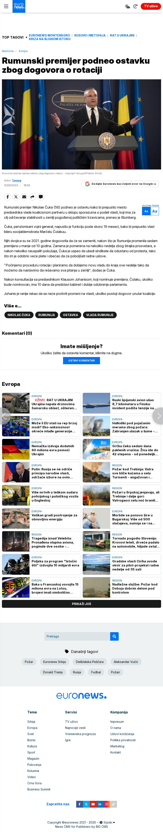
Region (117, 465)
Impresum (117, 721)
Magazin (33, 758)
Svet (30, 734)
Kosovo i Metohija (90, 35)
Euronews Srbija (54, 662)
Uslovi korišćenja (122, 734)
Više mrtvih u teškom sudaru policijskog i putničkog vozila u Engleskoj (55, 496)
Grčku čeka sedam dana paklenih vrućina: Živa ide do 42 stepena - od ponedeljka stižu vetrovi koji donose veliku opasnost (135, 450)
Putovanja (34, 764)
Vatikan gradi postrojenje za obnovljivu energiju (54, 517)
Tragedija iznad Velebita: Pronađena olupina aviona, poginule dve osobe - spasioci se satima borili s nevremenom (53, 542)
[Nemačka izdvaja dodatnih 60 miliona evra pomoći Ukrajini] (16, 449)
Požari (115, 672)
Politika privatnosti (123, 740)
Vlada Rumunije (100, 315)
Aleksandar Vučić (126, 662)
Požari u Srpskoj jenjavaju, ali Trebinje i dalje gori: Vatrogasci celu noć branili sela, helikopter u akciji (135, 496)
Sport (31, 752)
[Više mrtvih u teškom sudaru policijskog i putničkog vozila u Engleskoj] (16, 495)
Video (31, 777)
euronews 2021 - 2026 (80, 822)
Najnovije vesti (75, 728)
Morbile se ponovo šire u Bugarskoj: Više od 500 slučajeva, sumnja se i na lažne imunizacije (132, 519)
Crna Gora (34, 783)
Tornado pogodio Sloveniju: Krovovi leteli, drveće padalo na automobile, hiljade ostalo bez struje (135, 542)
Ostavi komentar (81, 360)
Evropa (23, 51)
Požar (29, 662)
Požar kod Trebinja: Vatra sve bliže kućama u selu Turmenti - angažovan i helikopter (132, 473)
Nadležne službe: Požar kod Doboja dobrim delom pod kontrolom (134, 588)
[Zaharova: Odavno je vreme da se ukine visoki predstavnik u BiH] (157, 416)
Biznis (31, 740)
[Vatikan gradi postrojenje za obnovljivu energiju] (16, 518)
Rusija (77, 672)
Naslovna (8, 51)
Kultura (32, 746)
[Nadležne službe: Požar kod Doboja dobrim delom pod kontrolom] (96, 587)
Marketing (117, 746)
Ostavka (70, 315)
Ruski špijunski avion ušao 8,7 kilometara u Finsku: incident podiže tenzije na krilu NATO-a (133, 404)
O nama (115, 728)
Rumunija (46, 315)
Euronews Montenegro (49, 35)
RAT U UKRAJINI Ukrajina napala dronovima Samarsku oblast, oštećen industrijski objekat (53, 404)
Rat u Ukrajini (122, 35)
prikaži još (81, 604)
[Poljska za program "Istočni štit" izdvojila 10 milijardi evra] (16, 564)
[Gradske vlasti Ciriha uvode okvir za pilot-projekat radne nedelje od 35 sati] (96, 564)
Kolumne (33, 771)
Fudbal (96, 672)
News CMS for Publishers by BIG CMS (81, 826)
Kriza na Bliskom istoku (49, 39)
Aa (146, 211)
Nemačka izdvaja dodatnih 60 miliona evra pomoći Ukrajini (53, 450)
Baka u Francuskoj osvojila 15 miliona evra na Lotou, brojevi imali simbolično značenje (55, 588)
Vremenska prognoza (80, 734)
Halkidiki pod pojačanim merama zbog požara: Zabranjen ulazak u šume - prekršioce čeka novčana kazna (133, 427)
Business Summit (38, 789)
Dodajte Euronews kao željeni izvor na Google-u (124, 183)
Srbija (31, 721)
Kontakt (115, 752)
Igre (68, 740)
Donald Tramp (53, 672)
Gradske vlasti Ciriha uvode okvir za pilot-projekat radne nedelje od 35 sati (135, 565)
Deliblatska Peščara (90, 662)
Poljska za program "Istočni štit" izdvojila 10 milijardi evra (55, 563)
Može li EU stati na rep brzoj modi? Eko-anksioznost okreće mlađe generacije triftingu (54, 427)
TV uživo (71, 721)
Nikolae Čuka (19, 315)
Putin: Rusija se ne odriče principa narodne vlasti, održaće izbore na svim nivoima (52, 473)
